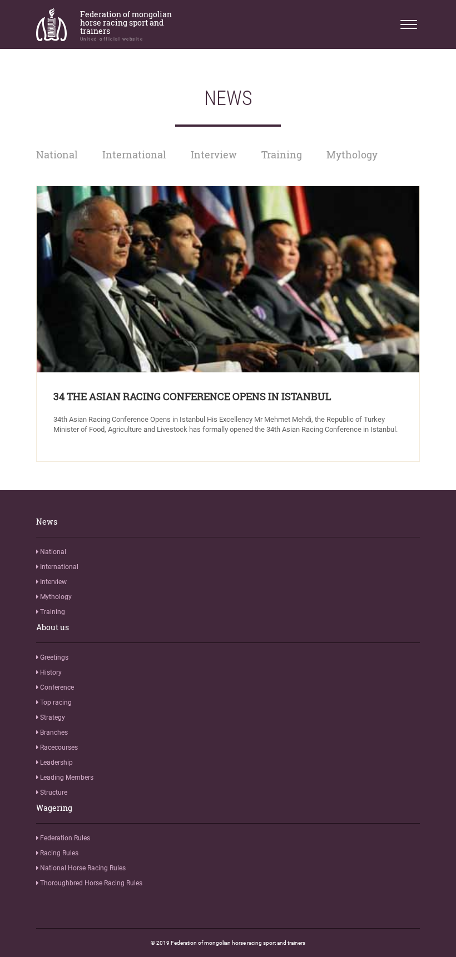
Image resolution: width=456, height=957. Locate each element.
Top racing (55, 702)
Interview (214, 154)
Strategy (51, 717)
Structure (52, 792)
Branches (53, 732)
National (57, 154)
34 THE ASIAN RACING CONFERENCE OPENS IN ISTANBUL (192, 396)
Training (281, 154)
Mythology (352, 154)
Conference (56, 687)
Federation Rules (64, 838)
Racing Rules (58, 853)
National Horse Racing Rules (82, 868)
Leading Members (65, 777)
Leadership (55, 762)
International (134, 154)
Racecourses (58, 747)
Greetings (53, 657)
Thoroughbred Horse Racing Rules (90, 883)
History (50, 672)
